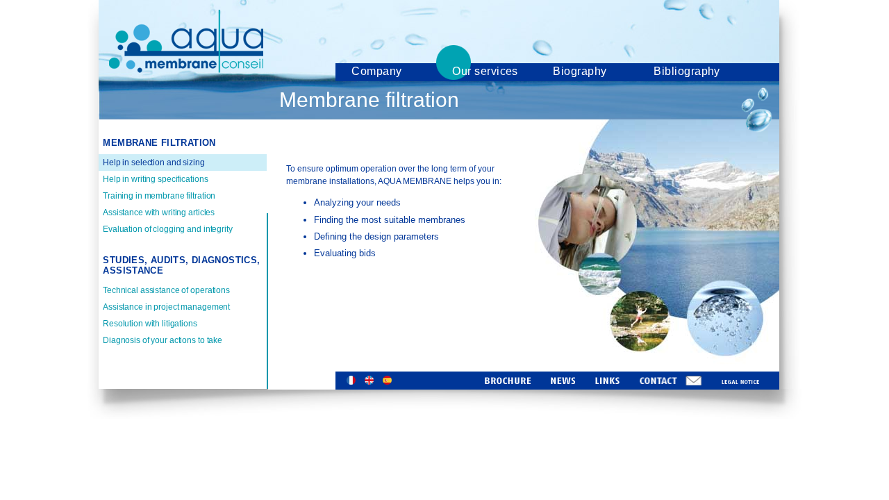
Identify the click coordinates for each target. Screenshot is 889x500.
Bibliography (687, 71)
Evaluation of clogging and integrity (168, 229)
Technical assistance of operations (166, 290)
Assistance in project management (166, 307)
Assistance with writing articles (159, 212)
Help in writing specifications (155, 179)
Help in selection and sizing (154, 162)
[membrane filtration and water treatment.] (186, 69)
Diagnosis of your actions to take (162, 340)
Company (376, 71)
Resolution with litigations (150, 323)
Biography (579, 71)
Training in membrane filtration (159, 196)
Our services (485, 71)
